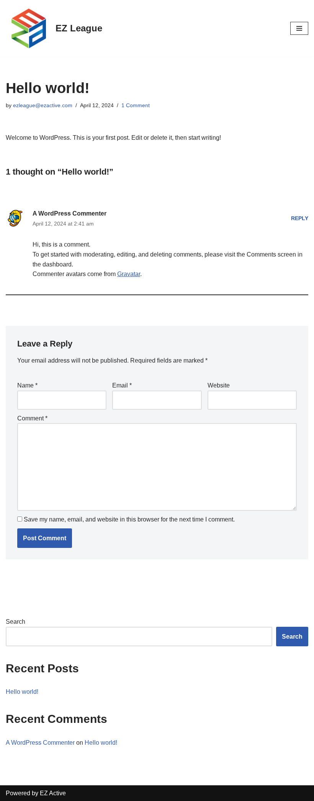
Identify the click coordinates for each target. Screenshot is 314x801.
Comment (32, 418)
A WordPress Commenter (69, 213)
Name (27, 385)
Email (122, 385)
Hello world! (22, 691)
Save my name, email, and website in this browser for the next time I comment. (129, 519)
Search (15, 621)
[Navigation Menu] (299, 28)
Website (219, 385)
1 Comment (135, 105)
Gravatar (128, 274)
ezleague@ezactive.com (42, 105)
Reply (299, 218)
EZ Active (53, 793)
